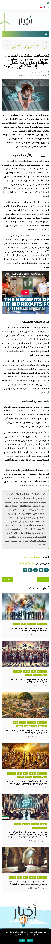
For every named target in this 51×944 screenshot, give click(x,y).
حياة (25, 773)
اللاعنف (22, 722)
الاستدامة (31, 624)
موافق (30, 940)
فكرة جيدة (19, 75)
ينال (45, 72)
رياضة (30, 75)
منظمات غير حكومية (39, 828)
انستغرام (44, 7)
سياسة (26, 671)
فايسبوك (48, 7)
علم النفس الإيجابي (40, 675)
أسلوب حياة (43, 75)
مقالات (16, 624)
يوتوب (41, 7)
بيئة (23, 624)
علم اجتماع (17, 671)
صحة (25, 75)
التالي (8, 579)
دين (33, 671)
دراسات (35, 75)
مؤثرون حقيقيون (31, 726)
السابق (42, 579)
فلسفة (28, 777)
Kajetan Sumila (27, 563)
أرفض (22, 940)
